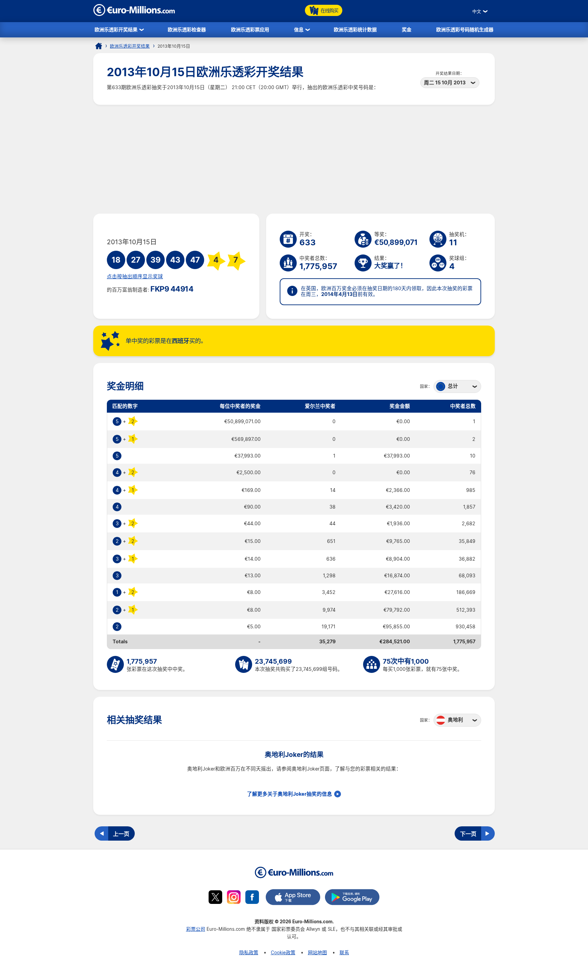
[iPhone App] (293, 898)
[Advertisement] (294, 159)
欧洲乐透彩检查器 (187, 29)
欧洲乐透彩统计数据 (355, 29)
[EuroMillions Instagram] (233, 898)
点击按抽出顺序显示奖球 (135, 277)
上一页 (121, 833)
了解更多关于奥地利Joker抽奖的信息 (289, 794)
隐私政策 (248, 952)
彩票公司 (195, 929)
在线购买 (329, 10)
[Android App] (352, 898)
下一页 (468, 833)
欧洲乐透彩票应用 (250, 29)
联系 (344, 952)
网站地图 (317, 952)
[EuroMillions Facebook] (252, 898)
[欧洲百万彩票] (134, 14)
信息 (299, 29)
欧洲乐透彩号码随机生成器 (464, 29)
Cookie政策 (283, 952)
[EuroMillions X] (215, 898)
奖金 (406, 29)
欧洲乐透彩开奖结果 (116, 29)
